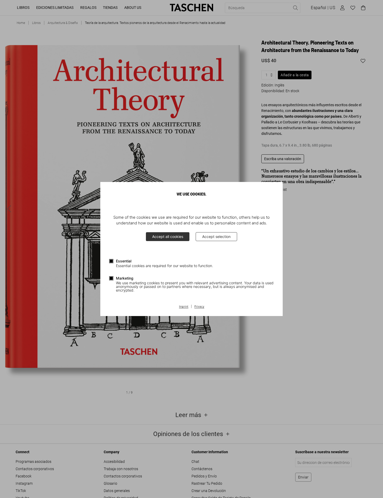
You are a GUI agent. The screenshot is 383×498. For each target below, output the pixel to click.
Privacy (199, 306)
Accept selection (216, 236)
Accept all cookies (167, 236)
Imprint (183, 306)
